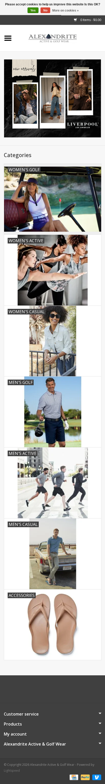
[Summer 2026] (52, 98)
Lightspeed (12, 770)
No (45, 10)
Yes (33, 10)
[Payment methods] (73, 777)
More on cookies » (65, 10)
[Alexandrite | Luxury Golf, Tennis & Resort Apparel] (60, 37)
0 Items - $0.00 (90, 20)
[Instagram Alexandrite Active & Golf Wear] (66, 691)
